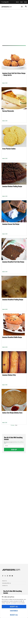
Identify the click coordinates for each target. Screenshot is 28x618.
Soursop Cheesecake (8, 111)
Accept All (14, 606)
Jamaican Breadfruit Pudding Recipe (12, 299)
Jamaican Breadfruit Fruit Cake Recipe (13, 262)
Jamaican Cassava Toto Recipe (10, 224)
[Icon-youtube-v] (12, 575)
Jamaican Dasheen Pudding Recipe (12, 186)
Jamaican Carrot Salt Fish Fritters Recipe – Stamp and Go (13, 74)
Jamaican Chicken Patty (9, 375)
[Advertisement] (14, 28)
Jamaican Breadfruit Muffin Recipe (12, 337)
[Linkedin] (9, 575)
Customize (14, 611)
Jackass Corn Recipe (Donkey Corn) (12, 412)
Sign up (14, 449)
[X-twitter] (5, 575)
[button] (22, 6)
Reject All (14, 615)
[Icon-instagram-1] (7, 575)
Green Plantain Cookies (9, 148)
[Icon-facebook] (2, 575)
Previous (12, 425)
